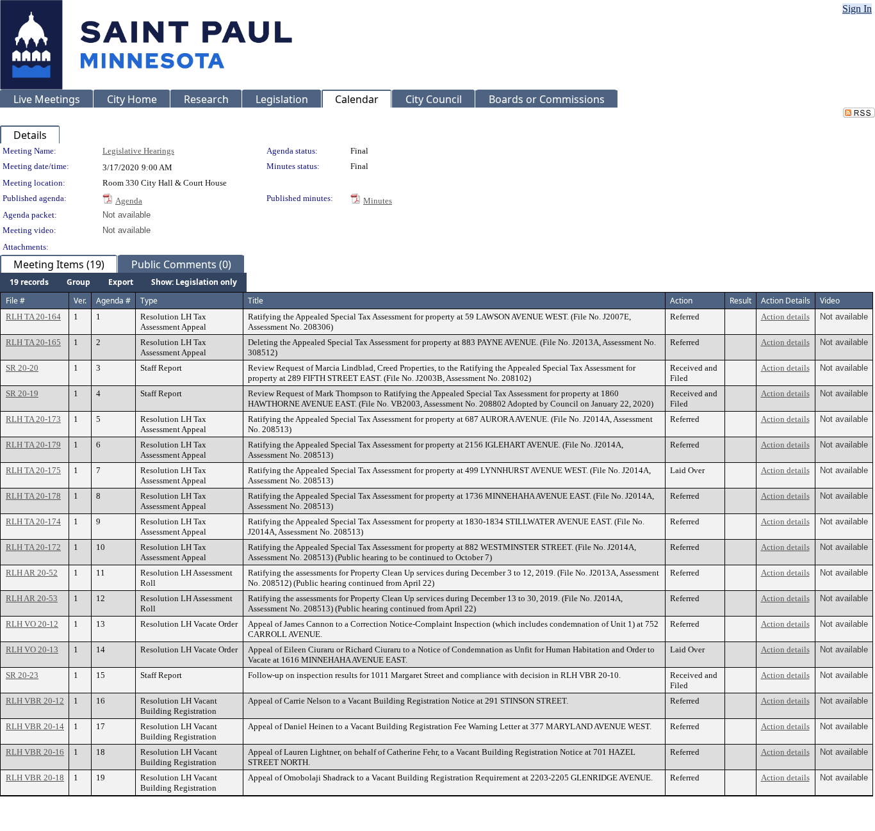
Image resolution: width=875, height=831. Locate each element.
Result (740, 300)
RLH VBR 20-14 (35, 726)
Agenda (128, 201)
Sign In (857, 8)
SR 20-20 (22, 368)
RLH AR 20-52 (32, 572)
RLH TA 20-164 (33, 316)
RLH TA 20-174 (33, 521)
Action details (785, 316)
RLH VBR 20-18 (35, 777)
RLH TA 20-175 (33, 470)
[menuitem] (29, 282)
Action (681, 300)
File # (15, 300)
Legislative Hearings (138, 151)
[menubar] (123, 282)
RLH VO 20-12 (32, 624)
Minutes (377, 201)
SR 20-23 (22, 675)
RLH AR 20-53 (32, 598)
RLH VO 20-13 (32, 649)
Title (255, 300)
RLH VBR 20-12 (35, 701)
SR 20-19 (22, 393)
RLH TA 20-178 (33, 496)
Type (149, 300)
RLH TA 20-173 (33, 419)
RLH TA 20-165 (33, 342)
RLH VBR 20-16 (35, 752)
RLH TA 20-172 (33, 547)
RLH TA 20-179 (33, 444)
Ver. (80, 300)
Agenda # (113, 300)
